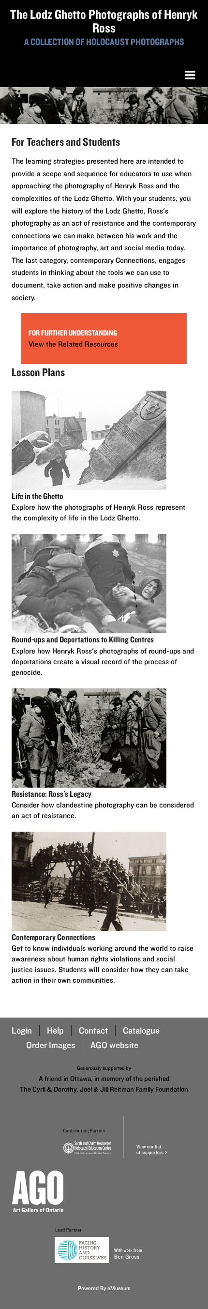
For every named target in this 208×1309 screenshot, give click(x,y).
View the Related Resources (73, 344)
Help (55, 1030)
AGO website (114, 1044)
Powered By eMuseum (104, 1288)
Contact (93, 1030)
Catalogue (141, 1030)
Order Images (50, 1044)
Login (22, 1030)
